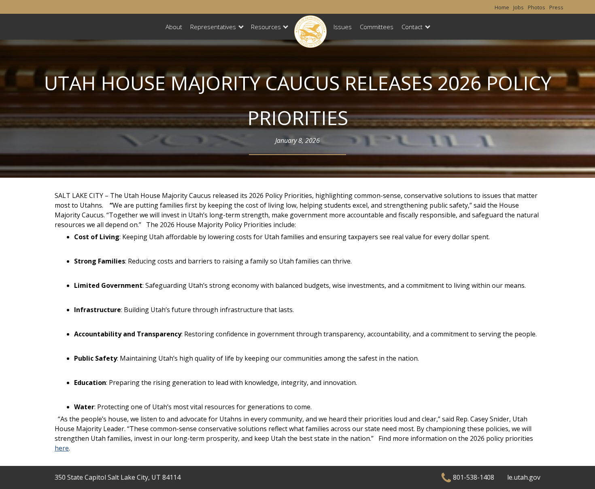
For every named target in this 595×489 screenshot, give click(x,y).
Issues (343, 27)
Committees (376, 27)
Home (502, 7)
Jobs (518, 7)
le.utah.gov (523, 477)
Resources (266, 27)
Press (556, 7)
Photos (536, 7)
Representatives (213, 27)
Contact (412, 27)
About (174, 27)
